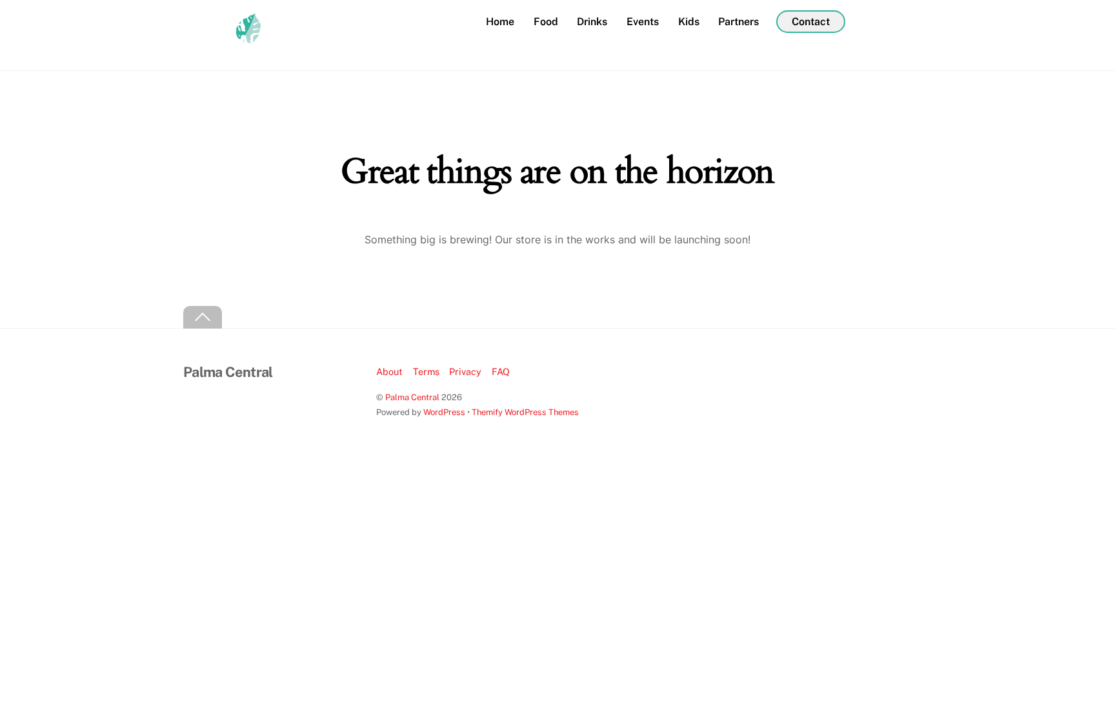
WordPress (444, 412)
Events (643, 21)
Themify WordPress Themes (525, 412)
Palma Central (412, 397)
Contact (811, 21)
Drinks (592, 21)
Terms (426, 371)
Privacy (465, 371)
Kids (688, 21)
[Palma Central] (222, 46)
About (389, 371)
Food (546, 21)
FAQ (501, 371)
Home (500, 21)
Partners (738, 21)
